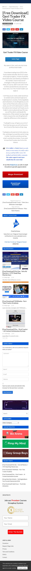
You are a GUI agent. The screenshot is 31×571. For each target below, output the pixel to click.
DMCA (4, 554)
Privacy (4, 549)
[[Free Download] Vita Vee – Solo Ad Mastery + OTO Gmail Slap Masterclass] (15, 260)
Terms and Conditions (8, 551)
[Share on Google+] (13, 29)
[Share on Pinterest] (17, 29)
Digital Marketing (7, 23)
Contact (4, 557)
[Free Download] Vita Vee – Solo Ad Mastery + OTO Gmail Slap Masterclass (14, 273)
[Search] (27, 413)
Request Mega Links (8, 546)
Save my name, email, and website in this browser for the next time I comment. (13, 387)
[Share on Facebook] (4, 29)
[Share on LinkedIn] (21, 29)
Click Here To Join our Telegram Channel (16, 242)
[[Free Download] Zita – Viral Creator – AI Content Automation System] (15, 318)
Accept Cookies (22, 568)
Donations (5, 543)
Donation (8, 167)
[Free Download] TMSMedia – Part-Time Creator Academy (14, 302)
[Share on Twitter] (8, 29)
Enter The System (15, 532)
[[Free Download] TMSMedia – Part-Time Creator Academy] (15, 290)
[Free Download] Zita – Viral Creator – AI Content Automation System (15, 330)
